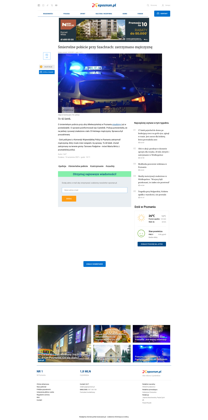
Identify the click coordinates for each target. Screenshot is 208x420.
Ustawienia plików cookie (45, 392)
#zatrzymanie (97, 166)
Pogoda (66, 14)
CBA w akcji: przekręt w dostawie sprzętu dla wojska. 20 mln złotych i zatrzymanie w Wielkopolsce (153, 151)
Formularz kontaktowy (87, 392)
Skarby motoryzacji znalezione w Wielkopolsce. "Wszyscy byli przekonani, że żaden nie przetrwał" (154, 179)
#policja (62, 166)
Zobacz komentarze (94, 264)
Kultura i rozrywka (104, 14)
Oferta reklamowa (43, 384)
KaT (65, 154)
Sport (82, 14)
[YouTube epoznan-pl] (56, 5)
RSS (38, 397)
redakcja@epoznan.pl (87, 387)
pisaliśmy (116, 124)
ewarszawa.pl (101, 417)
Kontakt (164, 13)
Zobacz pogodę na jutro (152, 244)
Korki (125, 14)
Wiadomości (48, 14)
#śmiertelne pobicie (78, 166)
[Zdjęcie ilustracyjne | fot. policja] (94, 83)
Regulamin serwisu (43, 395)
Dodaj (69, 199)
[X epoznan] (52, 5)
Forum (140, 14)
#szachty (110, 166)
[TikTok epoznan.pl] (47, 5)
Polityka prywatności (44, 389)
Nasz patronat (41, 387)
